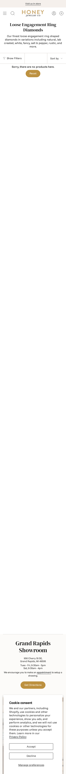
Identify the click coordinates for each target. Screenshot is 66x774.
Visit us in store (33, 3)
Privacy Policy (17, 736)
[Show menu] (4, 13)
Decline (31, 756)
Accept (31, 746)
